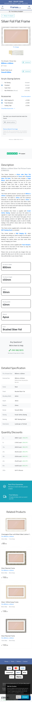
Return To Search (8, 16)
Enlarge (17, 47)
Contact (25, 661)
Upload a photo (10, 122)
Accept (25, 697)
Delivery (18, 661)
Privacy (7, 661)
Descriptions (26, 96)
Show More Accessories (7, 108)
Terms (12, 661)
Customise (27, 62)
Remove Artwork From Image (10, 129)
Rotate (5, 66)
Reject (18, 697)
